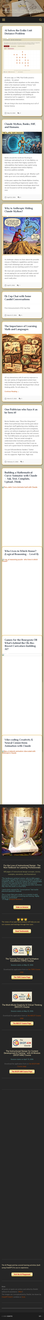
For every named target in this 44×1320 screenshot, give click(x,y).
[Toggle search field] (40, 20)
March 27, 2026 (12, 315)
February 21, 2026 (12, 462)
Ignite (22, 6)
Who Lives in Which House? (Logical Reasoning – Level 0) (21, 553)
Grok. (24, 1297)
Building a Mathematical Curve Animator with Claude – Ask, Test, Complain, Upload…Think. (21, 477)
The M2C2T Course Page (22, 1023)
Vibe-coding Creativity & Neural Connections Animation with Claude (19, 742)
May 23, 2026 (11, 113)
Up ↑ (40, 1316)
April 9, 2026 (11, 285)
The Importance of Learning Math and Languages (21, 328)
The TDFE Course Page (22, 977)
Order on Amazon (22, 907)
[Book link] (22, 832)
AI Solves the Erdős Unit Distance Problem (18, 32)
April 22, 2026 (11, 197)
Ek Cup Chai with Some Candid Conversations (18, 298)
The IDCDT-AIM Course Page (22, 1072)
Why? (20, 1292)
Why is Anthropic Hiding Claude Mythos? (19, 210)
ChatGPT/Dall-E (7, 1297)
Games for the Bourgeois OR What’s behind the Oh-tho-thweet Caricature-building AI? (21, 644)
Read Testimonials (22, 931)
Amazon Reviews (15, 899)
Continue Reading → (12, 391)
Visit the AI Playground (22, 1274)
